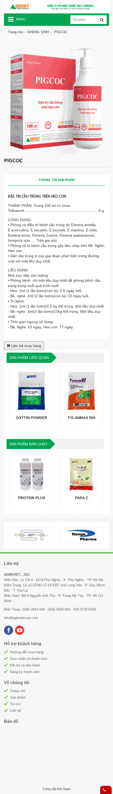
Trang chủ (17, 691)
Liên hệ (15, 711)
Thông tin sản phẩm (56, 180)
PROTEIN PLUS (31, 498)
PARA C (81, 498)
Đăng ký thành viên (24, 672)
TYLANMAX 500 (81, 418)
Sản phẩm (17, 697)
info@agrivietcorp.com (21, 618)
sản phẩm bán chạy (28, 444)
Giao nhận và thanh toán (28, 659)
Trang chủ (15, 32)
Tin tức (15, 704)
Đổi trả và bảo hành (25, 665)
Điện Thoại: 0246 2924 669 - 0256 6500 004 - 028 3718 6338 (50, 609)
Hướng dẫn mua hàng (26, 652)
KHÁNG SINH (38, 32)
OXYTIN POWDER (31, 418)
